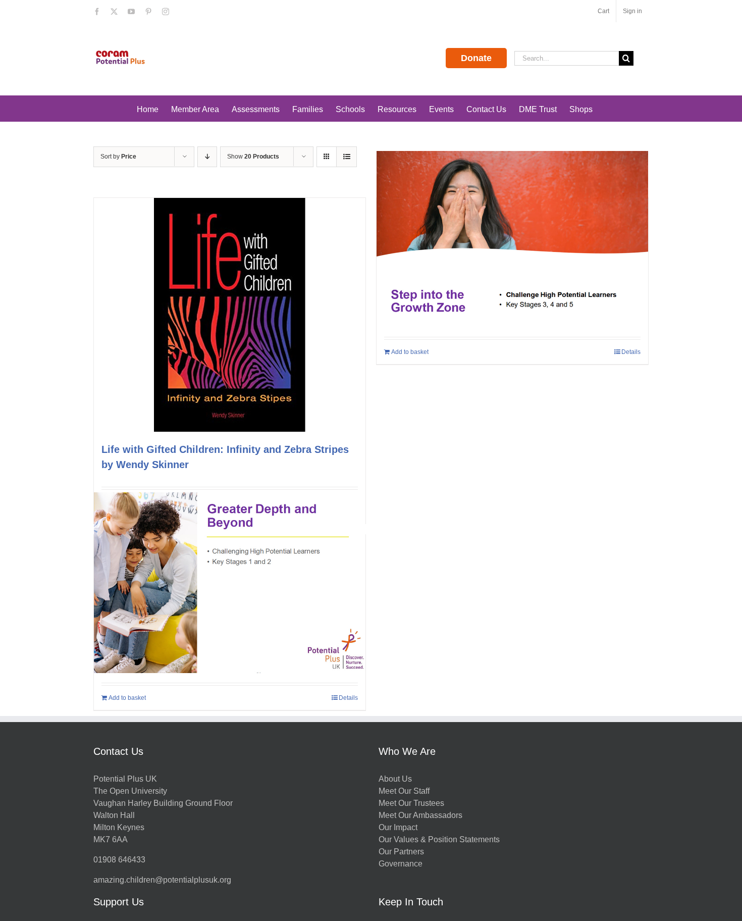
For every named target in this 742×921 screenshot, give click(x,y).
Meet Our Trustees (411, 803)
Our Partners (401, 851)
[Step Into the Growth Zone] (512, 241)
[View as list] (346, 157)
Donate (476, 58)
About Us (395, 779)
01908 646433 (119, 859)
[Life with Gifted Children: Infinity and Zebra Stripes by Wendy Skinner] (229, 315)
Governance (400, 863)
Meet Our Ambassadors (420, 815)
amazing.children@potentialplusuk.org (162, 880)
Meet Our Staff (404, 791)
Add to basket (410, 351)
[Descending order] (207, 156)
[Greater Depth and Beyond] (229, 583)
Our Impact (399, 827)
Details (631, 351)
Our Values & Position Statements (439, 839)
